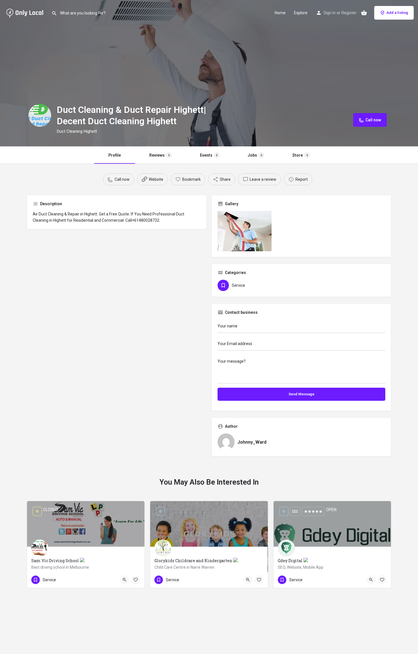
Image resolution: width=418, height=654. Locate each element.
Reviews (159, 155)
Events (209, 155)
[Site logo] (25, 12)
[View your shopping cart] (364, 13)
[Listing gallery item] (245, 231)
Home (280, 13)
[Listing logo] (39, 115)
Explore (300, 13)
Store (300, 155)
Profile (114, 155)
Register (349, 13)
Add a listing (397, 13)
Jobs (255, 155)
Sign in (330, 13)
